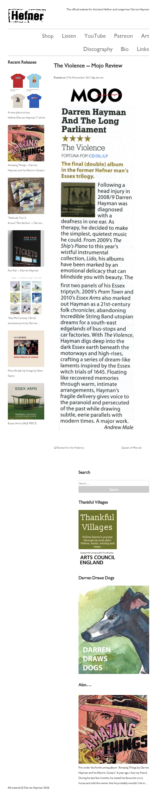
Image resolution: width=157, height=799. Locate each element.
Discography (98, 48)
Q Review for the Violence (69, 447)
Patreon (123, 35)
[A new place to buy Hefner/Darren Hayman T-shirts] (26, 90)
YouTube (95, 35)
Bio (125, 48)
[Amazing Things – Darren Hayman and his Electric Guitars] (26, 143)
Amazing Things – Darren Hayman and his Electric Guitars (26, 167)
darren (100, 77)
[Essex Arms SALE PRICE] (26, 401)
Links (143, 48)
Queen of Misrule (131, 447)
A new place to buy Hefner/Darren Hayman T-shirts (26, 114)
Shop (48, 35)
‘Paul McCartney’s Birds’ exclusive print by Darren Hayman (22, 320)
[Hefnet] (27, 21)
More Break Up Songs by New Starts (25, 373)
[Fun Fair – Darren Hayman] (26, 248)
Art (145, 35)
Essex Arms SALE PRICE (22, 423)
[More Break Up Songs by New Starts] (26, 348)
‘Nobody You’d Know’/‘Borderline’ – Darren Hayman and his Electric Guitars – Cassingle (26, 220)
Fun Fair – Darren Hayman (23, 270)
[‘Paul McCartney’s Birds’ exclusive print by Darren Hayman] (26, 296)
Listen (69, 35)
